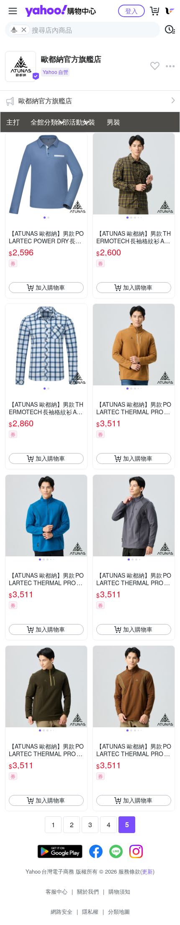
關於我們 (88, 891)
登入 (131, 10)
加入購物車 (50, 287)
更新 (147, 871)
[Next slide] (81, 173)
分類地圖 (119, 911)
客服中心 (56, 891)
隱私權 (90, 911)
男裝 (113, 122)
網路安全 (61, 911)
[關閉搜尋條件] (24, 29)
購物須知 (119, 891)
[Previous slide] (10, 173)
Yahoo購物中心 (60, 11)
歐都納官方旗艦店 (45, 100)
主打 (13, 122)
